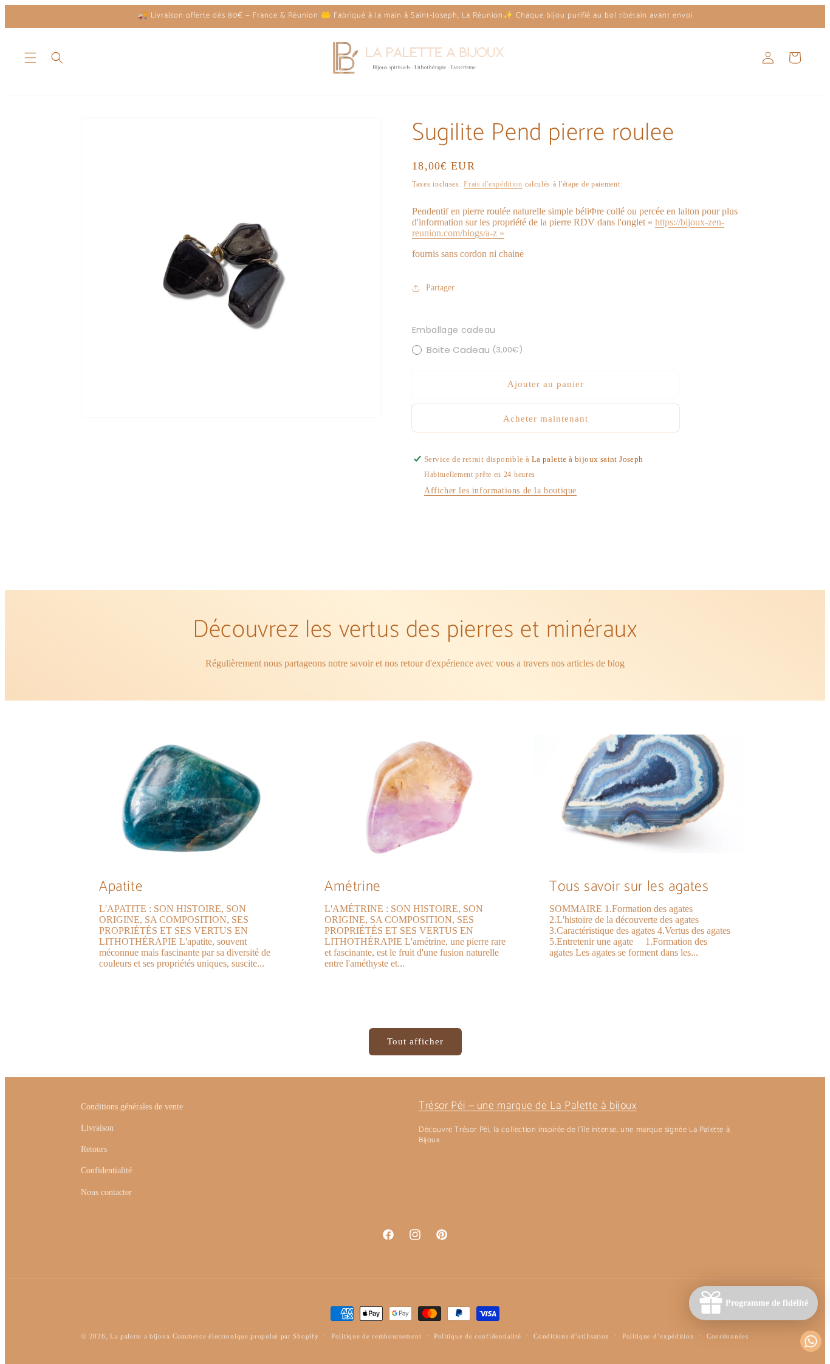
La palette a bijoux (140, 1336)
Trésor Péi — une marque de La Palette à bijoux (528, 1106)
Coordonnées (728, 1336)
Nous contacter (106, 1192)
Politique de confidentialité (477, 1336)
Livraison (97, 1128)
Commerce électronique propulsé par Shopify (245, 1336)
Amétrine (352, 886)
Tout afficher (415, 1041)
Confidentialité (106, 1170)
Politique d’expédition (658, 1336)
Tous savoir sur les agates (629, 886)
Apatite (121, 886)
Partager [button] (440, 287)
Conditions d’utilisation (571, 1336)
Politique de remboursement (376, 1336)
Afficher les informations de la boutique (500, 490)
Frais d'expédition (493, 184)
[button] (30, 57)
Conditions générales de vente (132, 1106)
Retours (94, 1149)
